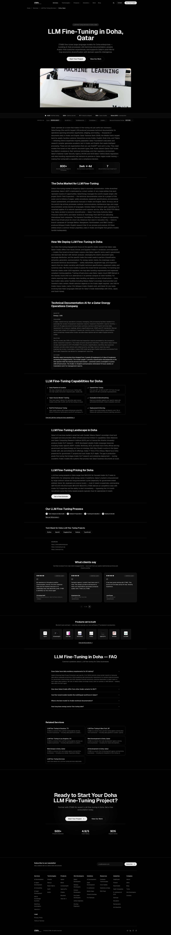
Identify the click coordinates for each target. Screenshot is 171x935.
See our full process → (52, 517)
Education (116, 901)
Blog (99, 3)
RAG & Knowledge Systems (37, 899)
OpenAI (57, 532)
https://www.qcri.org (57, 549)
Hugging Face (67, 532)
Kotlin (49, 892)
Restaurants (117, 904)
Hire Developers (131, 892)
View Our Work (95, 59)
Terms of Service (39, 921)
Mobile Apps (90, 891)
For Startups (90, 897)
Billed (62, 882)
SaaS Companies (118, 889)
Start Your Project (130, 2)
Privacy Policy (38, 917)
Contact (120, 2)
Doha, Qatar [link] (62, 8)
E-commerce (90, 888)
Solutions (86, 3)
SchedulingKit (64, 886)
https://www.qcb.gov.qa (58, 547)
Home (28, 8)
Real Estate (116, 886)
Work (94, 3)
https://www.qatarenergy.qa (59, 544)
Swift (48, 889)
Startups (115, 897)
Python (49, 532)
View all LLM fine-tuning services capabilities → (60, 417)
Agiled (62, 879)
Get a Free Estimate (61, 496)
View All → (37, 909)
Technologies (66, 3)
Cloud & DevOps (92, 894)
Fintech (115, 882)
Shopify (49, 879)
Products (76, 3)
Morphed (63, 895)
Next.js (49, 882)
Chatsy (63, 892)
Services (55, 3)
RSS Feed (103, 891)
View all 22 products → (85, 642)
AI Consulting (38, 888)
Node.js (77, 532)
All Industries (117, 907)
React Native (51, 886)
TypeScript (87, 532)
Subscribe (129, 864)
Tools (128, 889)
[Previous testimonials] (81, 606)
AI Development (38, 879)
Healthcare (116, 879)
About (128, 879)
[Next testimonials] (89, 606)
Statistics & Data (105, 888)
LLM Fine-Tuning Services (48, 8)
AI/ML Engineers (78, 901)
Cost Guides (103, 884)
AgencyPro (64, 889)
